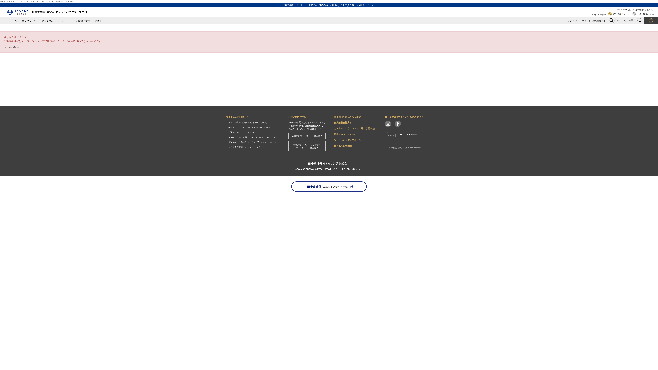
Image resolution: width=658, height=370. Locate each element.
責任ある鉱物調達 (343, 145)
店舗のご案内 (83, 20)
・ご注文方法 (241, 132)
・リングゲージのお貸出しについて (252, 141)
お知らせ (100, 20)
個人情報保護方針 (343, 122)
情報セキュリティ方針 (345, 134)
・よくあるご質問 (243, 146)
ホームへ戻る (11, 47)
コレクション (29, 20)
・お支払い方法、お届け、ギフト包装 (253, 137)
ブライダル (47, 20)
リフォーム (65, 20)
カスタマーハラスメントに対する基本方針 (355, 128)
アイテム (12, 20)
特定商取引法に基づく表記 (347, 116)
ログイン (572, 20)
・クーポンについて (249, 127)
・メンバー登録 (247, 122)
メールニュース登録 (407, 134)
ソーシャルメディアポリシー (348, 140)
